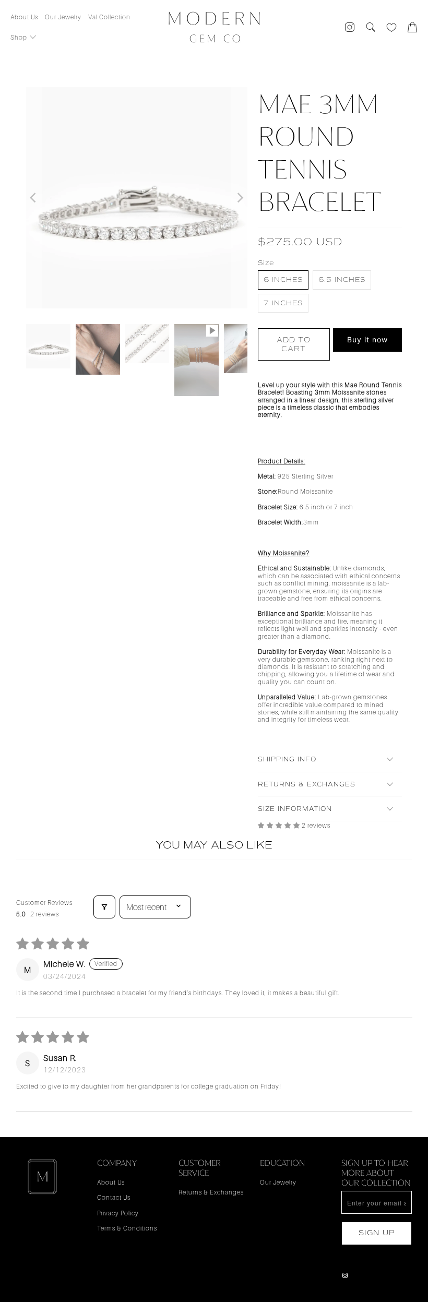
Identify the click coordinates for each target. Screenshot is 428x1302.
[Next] (239, 197)
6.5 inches (341, 279)
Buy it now (367, 339)
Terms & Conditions (127, 1228)
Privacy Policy (118, 1213)
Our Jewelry (278, 1182)
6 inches (283, 279)
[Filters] (104, 906)
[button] (23, 38)
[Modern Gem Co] (214, 28)
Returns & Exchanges (211, 1192)
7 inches (283, 303)
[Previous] (34, 197)
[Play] (136, 197)
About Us (111, 1182)
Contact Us (113, 1197)
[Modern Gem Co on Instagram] (345, 1276)
